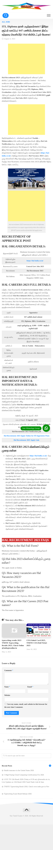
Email (30, 687)
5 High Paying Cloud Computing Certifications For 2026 (24, 775)
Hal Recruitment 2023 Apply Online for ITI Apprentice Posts (26, 436)
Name (7, 687)
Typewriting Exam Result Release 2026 (18, 794)
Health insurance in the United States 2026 (19, 770)
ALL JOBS (6, 22)
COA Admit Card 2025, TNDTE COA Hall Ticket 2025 (36, 642)
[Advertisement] (26, 59)
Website (7, 695)
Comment (8, 670)
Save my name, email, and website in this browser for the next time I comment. (25, 705)
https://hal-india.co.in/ (35, 261)
